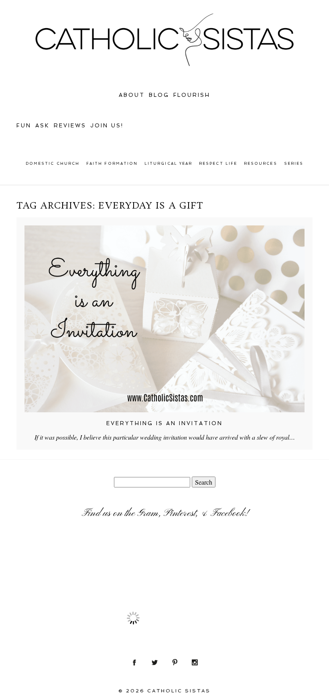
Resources (260, 164)
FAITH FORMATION (112, 164)
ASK (42, 126)
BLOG (159, 95)
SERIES (293, 164)
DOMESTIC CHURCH (52, 164)
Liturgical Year (168, 164)
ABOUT (132, 95)
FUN (23, 126)
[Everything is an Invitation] (164, 318)
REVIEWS (70, 126)
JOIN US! (107, 126)
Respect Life (218, 164)
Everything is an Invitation (164, 423)
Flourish (192, 95)
